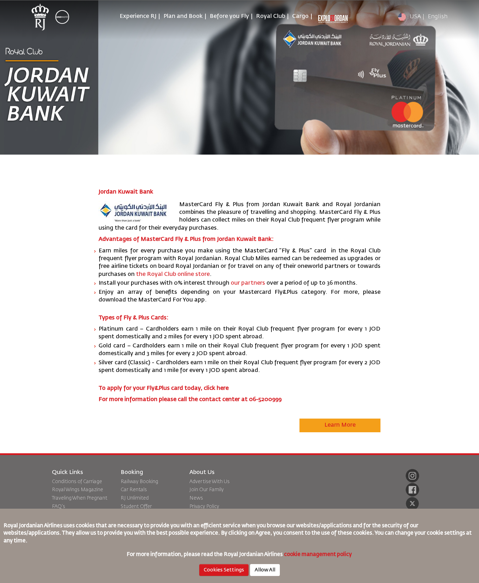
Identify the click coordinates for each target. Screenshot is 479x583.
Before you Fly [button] (229, 16)
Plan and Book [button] (183, 16)
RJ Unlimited (135, 498)
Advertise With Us (209, 481)
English (437, 17)
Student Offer (136, 506)
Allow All (265, 570)
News (196, 498)
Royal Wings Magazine (77, 489)
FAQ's (58, 506)
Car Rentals (134, 489)
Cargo (300, 16)
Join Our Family (206, 489)
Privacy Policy (204, 506)
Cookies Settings (224, 570)
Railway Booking (139, 481)
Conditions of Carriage (77, 481)
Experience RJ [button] (138, 16)
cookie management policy (318, 554)
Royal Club (270, 16)
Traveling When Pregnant (79, 498)
